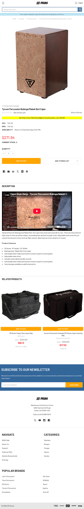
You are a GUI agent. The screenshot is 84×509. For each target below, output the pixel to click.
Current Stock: (9, 142)
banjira (45, 488)
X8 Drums (5, 484)
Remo (45, 484)
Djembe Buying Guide (9, 456)
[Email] (8, 171)
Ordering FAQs (7, 452)
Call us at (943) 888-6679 (42, 414)
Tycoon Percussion (9, 488)
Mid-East (46, 476)
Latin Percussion (8, 476)
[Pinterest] (27, 171)
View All (46, 492)
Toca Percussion (8, 480)
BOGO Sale (5, 440)
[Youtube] (40, 420)
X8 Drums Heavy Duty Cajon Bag (21, 333)
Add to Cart (21, 329)
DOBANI (46, 480)
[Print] (13, 171)
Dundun (46, 456)
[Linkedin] (22, 171)
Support (5, 448)
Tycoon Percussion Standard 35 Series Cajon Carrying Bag (63, 334)
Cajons (46, 452)
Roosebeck (6, 492)
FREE (40, 118)
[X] (18, 171)
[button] (62, 161)
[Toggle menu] (3, 3)
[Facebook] (4, 171)
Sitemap (5, 460)
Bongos (47, 444)
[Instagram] (44, 420)
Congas (46, 448)
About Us (5, 444)
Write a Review (76, 112)
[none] (42, 62)
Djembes (47, 440)
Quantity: (6, 149)
